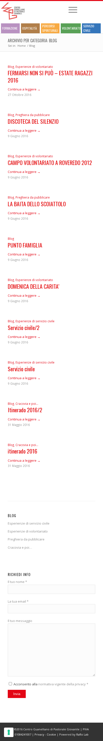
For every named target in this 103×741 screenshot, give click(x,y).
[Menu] (70, 9)
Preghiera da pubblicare (33, 115)
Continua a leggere (24, 89)
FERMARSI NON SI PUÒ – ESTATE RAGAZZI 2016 (50, 76)
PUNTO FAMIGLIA (25, 245)
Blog (11, 67)
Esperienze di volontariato (34, 67)
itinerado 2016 (22, 451)
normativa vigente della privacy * (63, 684)
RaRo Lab (82, 734)
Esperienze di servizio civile (35, 321)
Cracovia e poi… (20, 547)
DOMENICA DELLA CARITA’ (33, 286)
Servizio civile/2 (24, 327)
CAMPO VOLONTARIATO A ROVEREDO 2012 (50, 162)
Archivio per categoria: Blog (32, 40)
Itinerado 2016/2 (25, 410)
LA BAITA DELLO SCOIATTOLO (37, 204)
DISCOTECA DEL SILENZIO (33, 121)
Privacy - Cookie (45, 734)
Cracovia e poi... (27, 404)
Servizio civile (21, 369)
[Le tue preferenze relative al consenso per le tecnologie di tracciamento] (9, 732)
